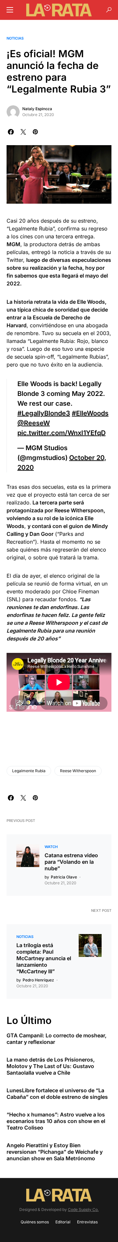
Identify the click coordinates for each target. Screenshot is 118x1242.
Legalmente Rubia (29, 770)
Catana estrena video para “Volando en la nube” (71, 862)
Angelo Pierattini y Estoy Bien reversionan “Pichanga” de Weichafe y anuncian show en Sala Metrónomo (55, 1152)
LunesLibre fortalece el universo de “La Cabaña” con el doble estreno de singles (57, 1093)
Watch (51, 846)
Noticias (15, 38)
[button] (10, 9)
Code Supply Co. (83, 1209)
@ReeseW (33, 423)
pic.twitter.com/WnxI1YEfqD (61, 433)
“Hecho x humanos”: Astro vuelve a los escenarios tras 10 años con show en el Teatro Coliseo (56, 1121)
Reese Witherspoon (78, 770)
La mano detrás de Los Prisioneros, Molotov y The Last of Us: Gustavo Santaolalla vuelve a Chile (51, 1066)
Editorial (62, 1221)
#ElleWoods (90, 413)
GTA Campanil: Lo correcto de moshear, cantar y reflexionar (57, 1038)
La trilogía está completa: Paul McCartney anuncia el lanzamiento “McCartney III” (43, 958)
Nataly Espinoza (37, 108)
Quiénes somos (35, 1221)
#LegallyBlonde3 (43, 413)
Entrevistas (87, 1221)
